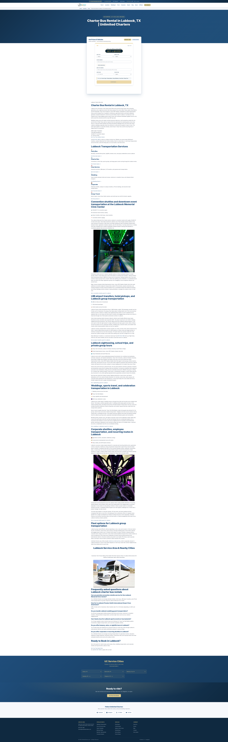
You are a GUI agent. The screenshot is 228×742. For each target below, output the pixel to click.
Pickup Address (99, 59)
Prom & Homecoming (101, 726)
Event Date (99, 72)
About (136, 4)
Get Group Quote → (95, 198)
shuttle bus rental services (115, 541)
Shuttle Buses (118, 730)
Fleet (102, 4)
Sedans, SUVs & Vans (119, 728)
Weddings (113, 4)
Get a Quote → (147, 4)
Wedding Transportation (101, 724)
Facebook (142, 739)
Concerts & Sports (100, 734)
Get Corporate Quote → (96, 190)
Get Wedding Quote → (96, 181)
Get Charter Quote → (96, 164)
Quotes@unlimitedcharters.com (84, 729)
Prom (118, 4)
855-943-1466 (108, 1)
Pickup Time (116, 72)
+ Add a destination (101, 65)
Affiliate (141, 4)
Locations (107, 4)
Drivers (134, 726)
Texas (89, 8)
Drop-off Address (100, 67)
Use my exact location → (114, 666)
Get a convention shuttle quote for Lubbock (101, 293)
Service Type (116, 54)
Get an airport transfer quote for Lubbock (100, 340)
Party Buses (117, 724)
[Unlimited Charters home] (81, 5)
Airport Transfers (100, 728)
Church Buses (118, 734)
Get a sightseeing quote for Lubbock (99, 382)
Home (81, 8)
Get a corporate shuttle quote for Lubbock (100, 520)
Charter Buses (118, 726)
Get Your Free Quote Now (97, 648)
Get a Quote (135, 732)
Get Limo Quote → (95, 171)
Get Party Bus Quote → (96, 156)
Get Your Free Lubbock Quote (98, 137)
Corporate (123, 4)
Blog (133, 4)
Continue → (114, 82)
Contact (135, 730)
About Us (135, 724)
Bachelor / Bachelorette (101, 732)
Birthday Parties (100, 730)
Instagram (148, 739)
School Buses (118, 732)
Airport (128, 4)
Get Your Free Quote (114, 695)
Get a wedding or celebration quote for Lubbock (102, 426)
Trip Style (98, 54)
